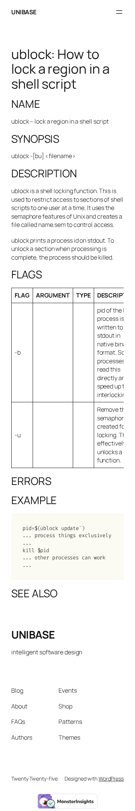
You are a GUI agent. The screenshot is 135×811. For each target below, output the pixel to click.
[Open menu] (119, 12)
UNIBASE (23, 12)
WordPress (111, 778)
